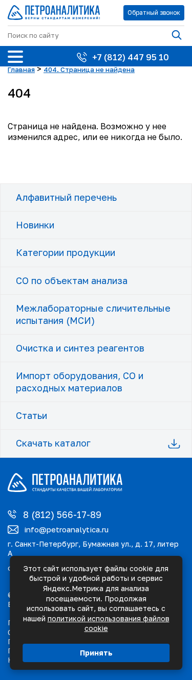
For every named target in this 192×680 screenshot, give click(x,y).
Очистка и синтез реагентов (80, 348)
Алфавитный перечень (66, 197)
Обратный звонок (153, 12)
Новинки (35, 224)
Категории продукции (65, 252)
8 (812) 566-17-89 (62, 514)
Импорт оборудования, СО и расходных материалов (79, 381)
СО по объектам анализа (71, 280)
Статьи (31, 415)
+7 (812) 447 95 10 (130, 57)
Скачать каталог (53, 443)
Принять (96, 652)
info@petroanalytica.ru (66, 529)
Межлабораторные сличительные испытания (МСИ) (93, 313)
